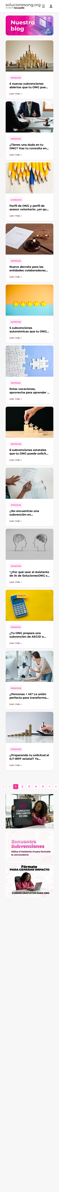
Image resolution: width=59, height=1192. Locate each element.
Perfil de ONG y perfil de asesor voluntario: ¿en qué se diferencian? (28, 209)
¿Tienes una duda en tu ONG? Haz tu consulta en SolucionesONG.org (27, 148)
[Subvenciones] (29, 846)
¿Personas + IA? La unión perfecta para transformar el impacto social (28, 697)
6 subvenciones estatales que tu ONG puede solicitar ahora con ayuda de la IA (29, 453)
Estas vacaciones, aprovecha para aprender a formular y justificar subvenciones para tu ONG (29, 394)
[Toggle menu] (43, 6)
